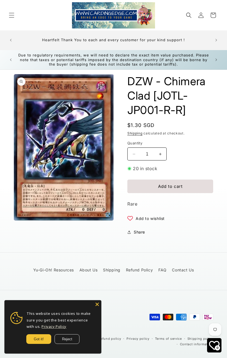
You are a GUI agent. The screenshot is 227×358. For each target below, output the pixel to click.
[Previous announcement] (11, 40)
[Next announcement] (216, 40)
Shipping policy (200, 339)
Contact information (196, 344)
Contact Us (183, 270)
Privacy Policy (54, 326)
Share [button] (139, 232)
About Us (88, 270)
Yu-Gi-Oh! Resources (53, 270)
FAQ (162, 270)
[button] (12, 15)
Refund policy (109, 339)
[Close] (97, 304)
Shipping (135, 133)
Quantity (134, 143)
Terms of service (168, 339)
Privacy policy (138, 339)
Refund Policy (139, 270)
